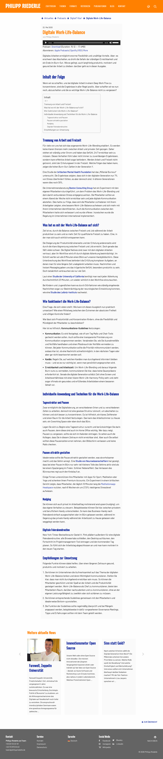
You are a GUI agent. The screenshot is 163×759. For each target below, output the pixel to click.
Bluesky (119, 740)
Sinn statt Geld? (114, 642)
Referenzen (85, 6)
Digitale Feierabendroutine (57, 127)
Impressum (41, 744)
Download (56, 46)
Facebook (106, 741)
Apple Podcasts (62, 50)
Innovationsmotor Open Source (81, 645)
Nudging (50, 123)
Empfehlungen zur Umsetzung (56, 130)
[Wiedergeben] (46, 42)
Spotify (73, 50)
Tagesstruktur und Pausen (57, 117)
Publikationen (100, 6)
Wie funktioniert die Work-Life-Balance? (61, 111)
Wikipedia (106, 747)
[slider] (116, 42)
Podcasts (61, 18)
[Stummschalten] (110, 42)
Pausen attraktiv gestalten (57, 120)
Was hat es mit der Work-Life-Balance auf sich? (64, 107)
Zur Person (51, 6)
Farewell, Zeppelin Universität (40, 668)
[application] (81, 42)
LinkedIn (119, 744)
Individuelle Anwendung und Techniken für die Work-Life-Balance (71, 114)
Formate (73, 6)
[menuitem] (51, 6)
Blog (112, 6)
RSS (80, 50)
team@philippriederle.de (15, 750)
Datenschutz (42, 747)
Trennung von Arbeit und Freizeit (57, 104)
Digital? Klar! (76, 18)
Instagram (107, 744)
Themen (62, 6)
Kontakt (121, 6)
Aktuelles (48, 18)
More (85, 50)
